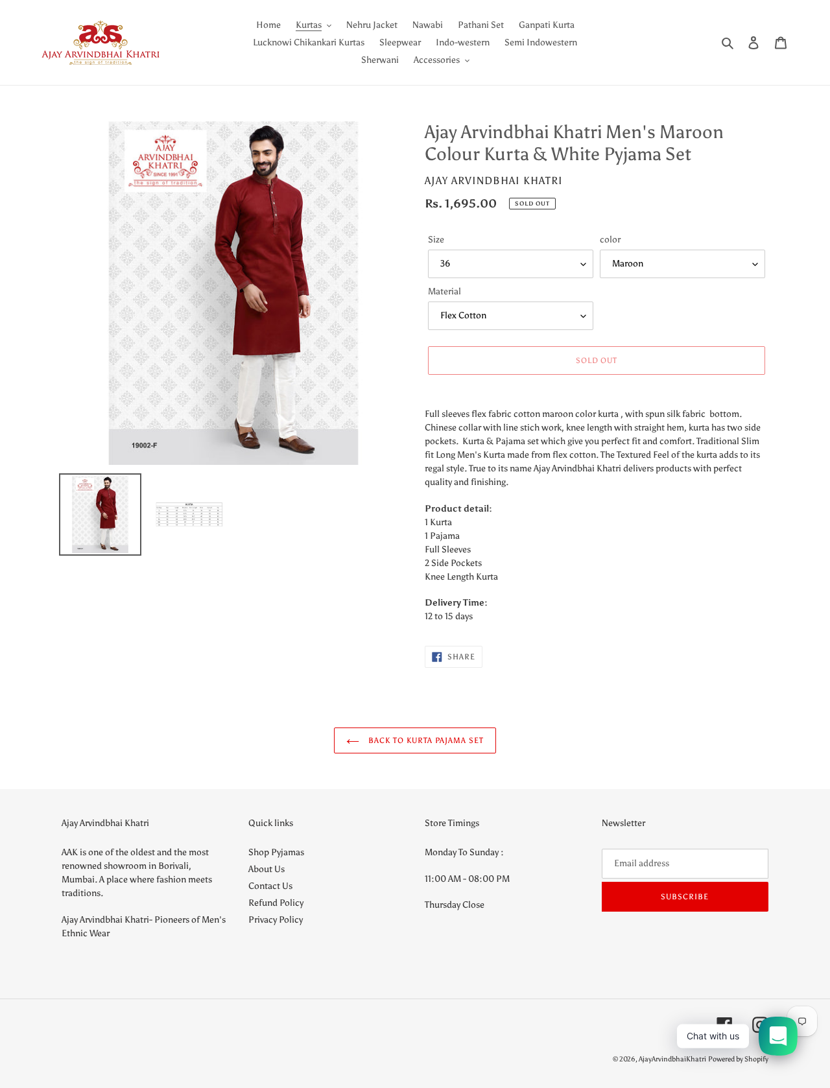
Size (436, 239)
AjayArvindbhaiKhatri (672, 1059)
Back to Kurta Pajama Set (425, 740)
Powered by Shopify (738, 1059)
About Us (266, 869)
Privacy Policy (275, 919)
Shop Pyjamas (276, 852)
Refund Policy (275, 902)
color (610, 239)
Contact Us (270, 886)
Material (444, 291)
